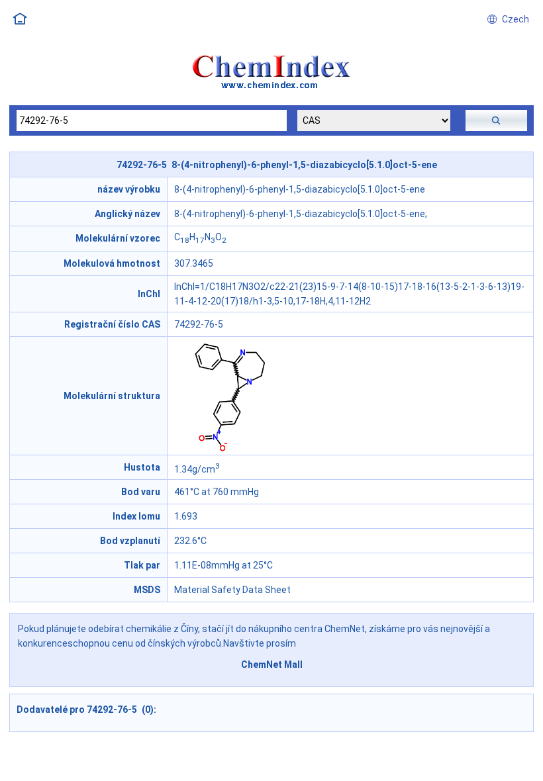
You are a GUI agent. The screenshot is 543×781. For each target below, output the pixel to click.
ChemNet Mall (272, 664)
